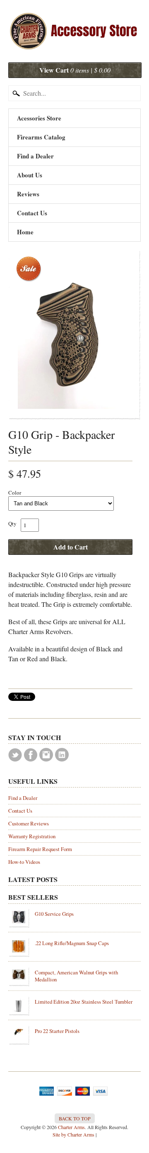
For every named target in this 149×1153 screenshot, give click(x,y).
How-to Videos (24, 861)
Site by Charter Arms (73, 1134)
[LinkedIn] (62, 755)
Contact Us (32, 212)
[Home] (74, 42)
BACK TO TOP (75, 1118)
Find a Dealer (35, 155)
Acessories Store (39, 118)
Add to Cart (70, 547)
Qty (12, 523)
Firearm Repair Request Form (40, 849)
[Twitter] (15, 755)
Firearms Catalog (41, 136)
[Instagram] (46, 755)
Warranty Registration (31, 836)
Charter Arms (71, 1127)
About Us (29, 174)
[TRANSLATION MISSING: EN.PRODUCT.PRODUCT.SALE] (74, 335)
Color (14, 492)
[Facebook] (30, 755)
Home (25, 231)
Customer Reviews (28, 823)
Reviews (28, 193)
